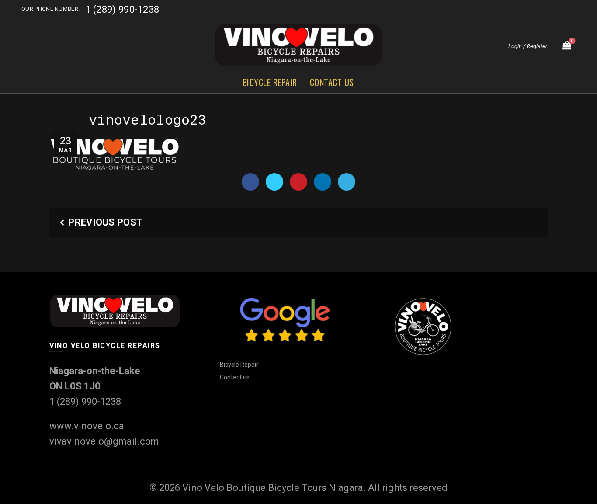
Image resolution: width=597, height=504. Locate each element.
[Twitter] (274, 182)
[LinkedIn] (322, 182)
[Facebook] (250, 182)
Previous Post (105, 222)
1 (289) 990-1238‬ (123, 9)
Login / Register (527, 46)
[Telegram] (346, 182)
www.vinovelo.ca (86, 426)
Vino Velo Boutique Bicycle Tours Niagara (272, 487)
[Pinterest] (298, 182)
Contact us (332, 82)
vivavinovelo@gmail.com (104, 441)
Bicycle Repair (270, 82)
